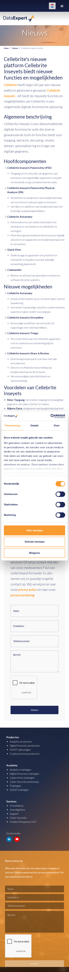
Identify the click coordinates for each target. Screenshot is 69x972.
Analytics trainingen (20, 769)
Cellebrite (10, 85)
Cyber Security (18, 817)
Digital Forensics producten (25, 745)
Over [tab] (56, 425)
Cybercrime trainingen (22, 777)
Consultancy (16, 805)
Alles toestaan (34, 530)
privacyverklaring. (23, 595)
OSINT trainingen (19, 789)
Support (14, 813)
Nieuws (15, 48)
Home (6, 48)
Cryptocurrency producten (25, 753)
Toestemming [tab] (12, 425)
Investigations (17, 809)
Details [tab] (34, 425)
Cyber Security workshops (24, 781)
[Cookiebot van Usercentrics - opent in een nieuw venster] (50, 416)
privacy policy (27, 589)
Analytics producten (21, 741)
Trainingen (15, 785)
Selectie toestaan (35, 541)
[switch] (60, 494)
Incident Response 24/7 (23, 821)
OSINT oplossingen (20, 749)
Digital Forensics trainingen (24, 773)
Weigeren (34, 552)
